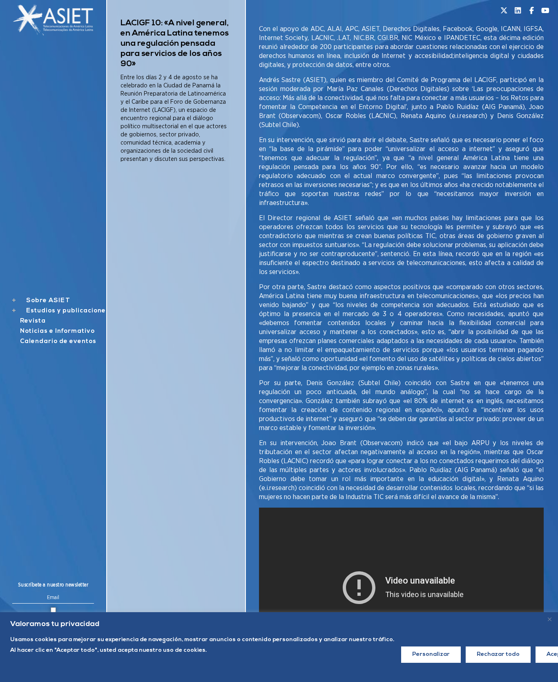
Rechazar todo (498, 654)
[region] (279, 647)
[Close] (549, 619)
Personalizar (431, 654)
